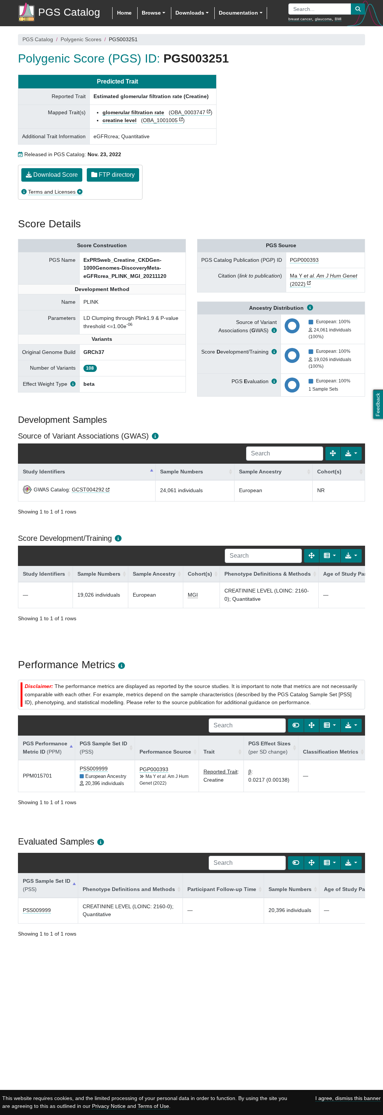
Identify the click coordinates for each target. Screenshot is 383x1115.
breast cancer (300, 19)
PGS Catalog (37, 39)
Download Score (55, 175)
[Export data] (351, 453)
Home (124, 13)
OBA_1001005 (160, 120)
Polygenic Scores (81, 39)
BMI (338, 19)
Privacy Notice (109, 1106)
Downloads (189, 13)
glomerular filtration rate (133, 112)
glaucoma (323, 19)
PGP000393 (304, 260)
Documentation (238, 13)
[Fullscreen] (333, 453)
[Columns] (330, 556)
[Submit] (358, 9)
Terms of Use (153, 1106)
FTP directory (116, 175)
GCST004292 (88, 490)
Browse (151, 13)
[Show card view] (296, 725)
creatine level (119, 120)
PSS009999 (94, 769)
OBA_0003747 (188, 112)
